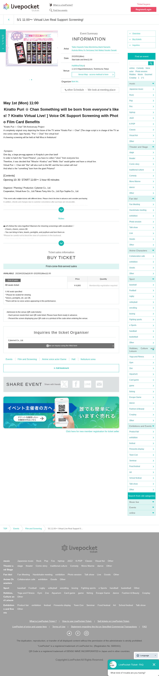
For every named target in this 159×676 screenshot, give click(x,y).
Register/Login (143, 9)
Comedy (140, 68)
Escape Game (135, 397)
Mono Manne (135, 181)
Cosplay (132, 78)
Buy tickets (136, 39)
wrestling (133, 308)
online (132, 68)
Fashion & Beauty (136, 409)
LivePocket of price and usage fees (29, 626)
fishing (132, 391)
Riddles (132, 74)
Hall (73, 359)
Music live (134, 502)
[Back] (8, 19)
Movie (140, 74)
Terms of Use (58, 626)
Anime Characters (138, 250)
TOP (5, 529)
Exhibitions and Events (140, 426)
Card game (134, 380)
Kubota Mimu (77, 50)
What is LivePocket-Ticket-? (43, 621)
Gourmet (148, 74)
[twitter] (71, 633)
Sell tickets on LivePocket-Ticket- (114, 621)
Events (132, 507)
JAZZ (131, 118)
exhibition (133, 216)
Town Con (133, 455)
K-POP (132, 124)
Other (131, 141)
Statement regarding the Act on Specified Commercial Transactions (104, 626)
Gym (131, 362)
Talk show (133, 227)
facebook (76, 384)
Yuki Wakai (99, 50)
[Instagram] (88, 633)
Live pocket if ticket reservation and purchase (21, 7)
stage (131, 152)
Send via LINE (87, 384)
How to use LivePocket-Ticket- (77, 621)
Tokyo (81, 66)
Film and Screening (27, 359)
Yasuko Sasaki (110, 50)
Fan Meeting (134, 204)
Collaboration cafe (137, 256)
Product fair (134, 432)
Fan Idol (133, 198)
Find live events (60, 10)
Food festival (134, 466)
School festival (135, 478)
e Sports (132, 325)
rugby (131, 296)
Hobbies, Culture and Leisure (8, 597)
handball (133, 331)
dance (132, 187)
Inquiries (136, 45)
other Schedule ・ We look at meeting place (91, 89)
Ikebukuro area (88, 359)
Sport (132, 279)
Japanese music (136, 89)
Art (130, 472)
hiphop (132, 112)
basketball (133, 337)
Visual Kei (133, 135)
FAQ (144, 626)
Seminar (132, 461)
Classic (132, 130)
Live (131, 233)
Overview (136, 34)
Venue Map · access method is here (93, 74)
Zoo (131, 368)
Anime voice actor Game (54, 359)
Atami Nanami (104, 47)
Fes (130, 106)
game (131, 386)
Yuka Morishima (91, 47)
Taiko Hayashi (78, 47)
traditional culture (136, 170)
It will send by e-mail (99, 384)
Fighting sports (135, 319)
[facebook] (79, 633)
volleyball (133, 302)
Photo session (141, 71)
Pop (131, 101)
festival (132, 443)
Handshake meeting (137, 210)
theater (132, 158)
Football (132, 290)
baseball (133, 285)
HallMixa (75, 66)
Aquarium (133, 374)
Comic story (134, 164)
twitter (64, 384)
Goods (132, 239)
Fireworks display (136, 449)
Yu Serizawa (88, 50)
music (132, 83)
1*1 (142, 78)
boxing (132, 314)
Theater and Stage (138, 147)
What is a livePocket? (63, 5)
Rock (131, 95)
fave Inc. (75, 81)
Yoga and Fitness (136, 357)
